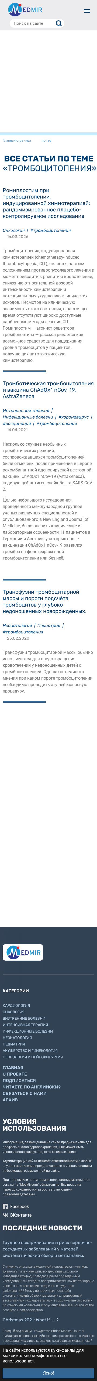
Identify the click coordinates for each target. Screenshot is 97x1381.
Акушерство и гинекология (30, 1050)
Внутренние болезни (24, 1018)
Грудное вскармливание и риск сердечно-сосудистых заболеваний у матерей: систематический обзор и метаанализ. (48, 1249)
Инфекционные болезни (28, 417)
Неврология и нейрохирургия (33, 1057)
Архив (10, 1099)
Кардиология (16, 1005)
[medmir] (23, 952)
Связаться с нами (25, 1093)
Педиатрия (48, 625)
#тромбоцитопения (50, 230)
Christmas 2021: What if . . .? (31, 1319)
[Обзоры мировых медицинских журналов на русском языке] (24, 9)
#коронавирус (73, 417)
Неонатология (17, 625)
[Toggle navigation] (87, 11)
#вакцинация (17, 423)
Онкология (14, 230)
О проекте (15, 1074)
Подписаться (19, 1080)
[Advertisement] (48, 81)
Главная (13, 1067)
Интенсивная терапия (26, 410)
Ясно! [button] (48, 1373)
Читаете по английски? (32, 1087)
